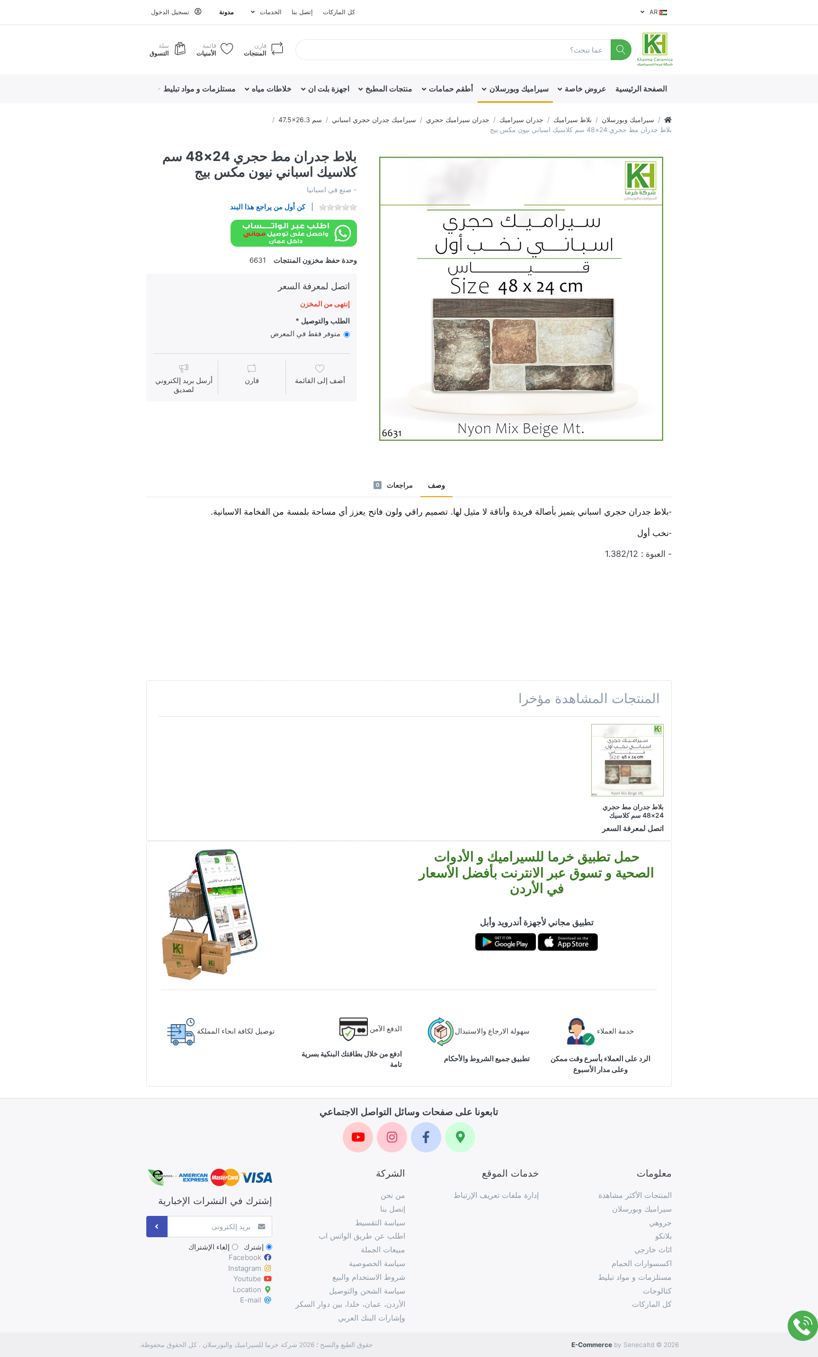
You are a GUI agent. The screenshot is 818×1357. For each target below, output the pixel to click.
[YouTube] (358, 1137)
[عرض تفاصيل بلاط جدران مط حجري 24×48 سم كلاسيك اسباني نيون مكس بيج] (627, 760)
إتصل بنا (302, 12)
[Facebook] (426, 1137)
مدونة (226, 12)
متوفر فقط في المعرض (305, 333)
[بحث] (621, 50)
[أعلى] (668, 120)
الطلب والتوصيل (325, 320)
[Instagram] (392, 1137)
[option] (521, 299)
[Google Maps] (460, 1137)
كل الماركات (339, 12)
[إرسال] (157, 1226)
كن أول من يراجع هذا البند (267, 206)
